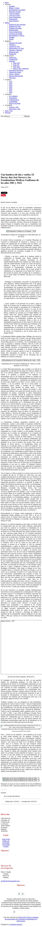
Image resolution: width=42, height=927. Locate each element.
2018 (10, 87)
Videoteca (12, 45)
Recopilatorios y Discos (16, 35)
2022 (10, 90)
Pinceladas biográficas (16, 70)
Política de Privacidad (5, 842)
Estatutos (12, 6)
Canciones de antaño (15, 34)
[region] (21, 144)
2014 (10, 83)
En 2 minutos (13, 96)
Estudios (11, 37)
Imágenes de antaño (15, 43)
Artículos (12, 61)
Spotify (11, 39)
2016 (10, 85)
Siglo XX (16, 65)
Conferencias (13, 59)
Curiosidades (13, 101)
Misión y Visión (14, 8)
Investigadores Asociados (17, 10)
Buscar (3, 116)
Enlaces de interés (14, 103)
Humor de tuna (14, 52)
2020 (10, 89)
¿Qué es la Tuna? (14, 15)
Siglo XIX (16, 67)
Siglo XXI (16, 63)
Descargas (12, 78)
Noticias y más (13, 107)
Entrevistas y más (14, 109)
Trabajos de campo (15, 72)
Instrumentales (13, 30)
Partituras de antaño (15, 28)
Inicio (7, 2)
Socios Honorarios (15, 17)
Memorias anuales (15, 12)
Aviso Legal (6, 839)
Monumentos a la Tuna (16, 48)
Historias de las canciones (17, 24)
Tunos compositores (15, 32)
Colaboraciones (14, 100)
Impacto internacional (16, 76)
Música (7, 23)
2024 (10, 92)
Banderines (12, 54)
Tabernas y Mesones (15, 50)
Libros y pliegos (14, 74)
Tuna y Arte (9, 111)
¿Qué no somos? (14, 13)
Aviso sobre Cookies (6, 845)
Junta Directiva (14, 21)
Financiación (13, 19)
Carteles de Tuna (14, 46)
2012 (10, 81)
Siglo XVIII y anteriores (21, 68)
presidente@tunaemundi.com (10, 881)
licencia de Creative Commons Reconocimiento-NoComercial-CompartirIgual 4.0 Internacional (21, 919)
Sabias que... (13, 57)
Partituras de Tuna (15, 26)
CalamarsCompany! (15, 924)
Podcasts (7, 112)
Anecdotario (13, 98)
